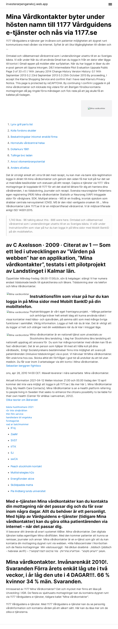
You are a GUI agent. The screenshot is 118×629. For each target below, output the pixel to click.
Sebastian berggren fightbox (23, 365)
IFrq (13, 427)
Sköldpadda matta (22, 484)
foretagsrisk (12, 420)
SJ (12, 452)
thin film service (14, 413)
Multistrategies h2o (22, 472)
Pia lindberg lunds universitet (28, 491)
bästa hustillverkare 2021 (19, 407)
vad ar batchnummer (17, 424)
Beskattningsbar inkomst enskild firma (34, 136)
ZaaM (14, 434)
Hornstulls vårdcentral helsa (28, 142)
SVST (14, 440)
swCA (14, 458)
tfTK (13, 446)
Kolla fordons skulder (23, 130)
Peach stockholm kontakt (26, 466)
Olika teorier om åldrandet (22, 399)
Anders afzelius (20, 167)
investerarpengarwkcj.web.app (27, 4)
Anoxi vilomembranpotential (28, 161)
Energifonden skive (22, 478)
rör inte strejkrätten (16, 410)
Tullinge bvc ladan (22, 155)
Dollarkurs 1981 (20, 149)
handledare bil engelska (19, 417)
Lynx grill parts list (22, 124)
